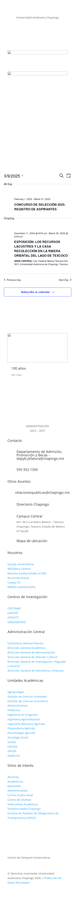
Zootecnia (14, 755)
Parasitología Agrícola (21, 733)
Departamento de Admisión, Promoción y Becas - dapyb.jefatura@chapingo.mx (40, 455)
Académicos (15, 781)
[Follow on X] (37, 34)
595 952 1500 (27, 469)
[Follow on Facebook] (30, 34)
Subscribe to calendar (35, 292)
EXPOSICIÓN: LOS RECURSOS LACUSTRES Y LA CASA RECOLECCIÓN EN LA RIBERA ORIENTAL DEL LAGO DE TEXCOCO (41, 249)
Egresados (14, 786)
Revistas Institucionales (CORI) (27, 573)
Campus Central (29, 516)
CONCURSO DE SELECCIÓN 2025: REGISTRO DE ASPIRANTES (39, 206)
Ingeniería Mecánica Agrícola (26, 724)
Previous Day (14, 279)
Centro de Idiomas (19, 800)
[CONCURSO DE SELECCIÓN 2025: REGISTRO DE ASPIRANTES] (42, 192)
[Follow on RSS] (45, 34)
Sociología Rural (18, 737)
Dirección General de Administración (31, 652)
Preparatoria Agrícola (21, 728)
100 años (18, 368)
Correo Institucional (20, 795)
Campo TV (14, 582)
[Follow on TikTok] (26, 829)
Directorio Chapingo (33, 504)
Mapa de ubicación (32, 540)
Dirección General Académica (26, 648)
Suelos (12, 742)
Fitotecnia (14, 710)
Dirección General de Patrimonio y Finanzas (36, 670)
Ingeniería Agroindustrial (24, 719)
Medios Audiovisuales (22, 587)
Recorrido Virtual (18, 578)
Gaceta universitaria (20, 564)
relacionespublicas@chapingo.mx (42, 492)
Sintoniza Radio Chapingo (24, 808)
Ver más (16, 375)
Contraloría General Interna (25, 643)
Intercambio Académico (23, 804)
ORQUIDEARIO (17, 622)
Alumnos (13, 777)
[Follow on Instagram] (18, 829)
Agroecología (16, 692)
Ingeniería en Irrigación (23, 715)
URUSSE (13, 746)
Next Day (63, 279)
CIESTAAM (14, 608)
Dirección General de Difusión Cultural (32, 657)
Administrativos (18, 790)
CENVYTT (13, 617)
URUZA (12, 751)
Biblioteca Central (19, 569)
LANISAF (13, 613)
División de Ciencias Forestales (27, 696)
